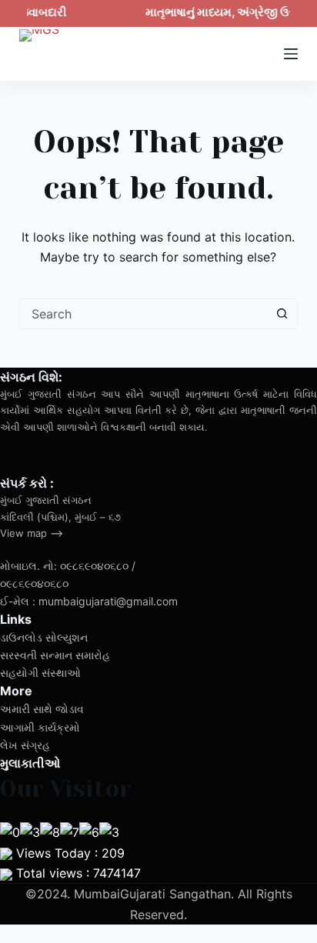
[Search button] (281, 313)
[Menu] (291, 54)
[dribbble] (45, 454)
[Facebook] (11, 454)
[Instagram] (79, 454)
